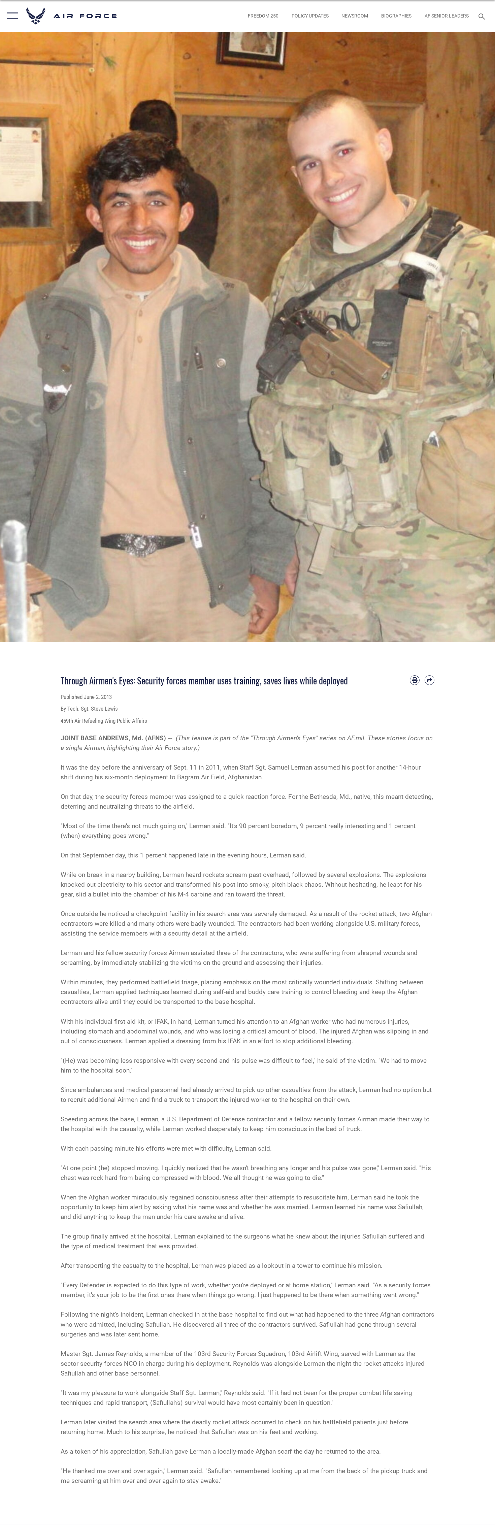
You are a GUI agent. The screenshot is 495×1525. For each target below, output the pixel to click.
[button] (11, 16)
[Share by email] (429, 680)
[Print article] (415, 680)
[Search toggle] (483, 15)
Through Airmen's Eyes (284, 738)
